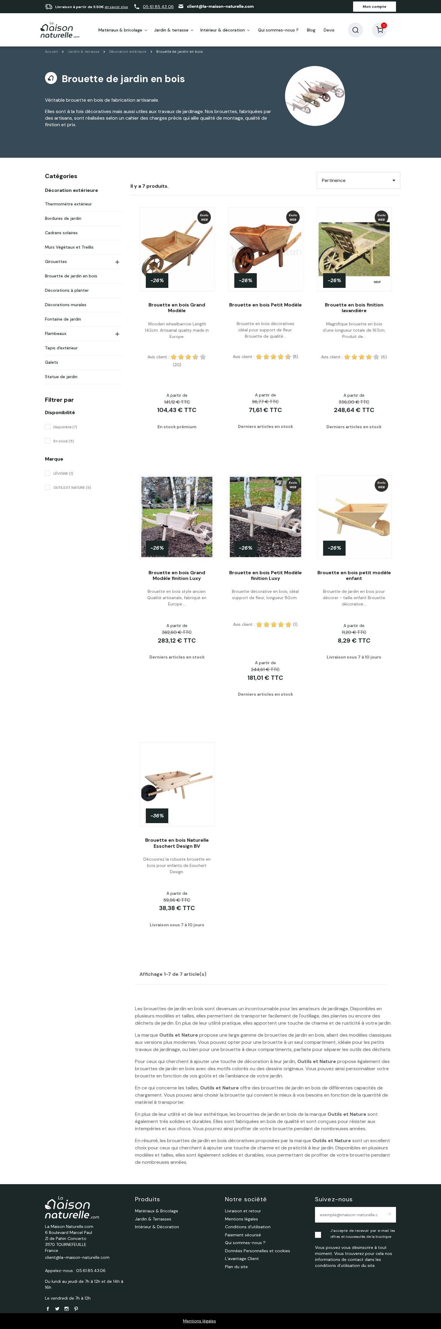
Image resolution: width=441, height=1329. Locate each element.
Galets (51, 362)
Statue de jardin (61, 376)
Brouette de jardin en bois (71, 276)
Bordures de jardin (63, 218)
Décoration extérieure (71, 190)
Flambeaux (55, 333)
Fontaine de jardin (63, 319)
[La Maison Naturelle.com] (60, 30)
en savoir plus (116, 6)
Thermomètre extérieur (68, 204)
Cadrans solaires (61, 232)
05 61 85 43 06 (158, 6)
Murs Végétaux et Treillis (69, 247)
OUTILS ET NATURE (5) (72, 487)
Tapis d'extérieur (61, 348)
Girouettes (56, 261)
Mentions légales (199, 1321)
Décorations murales (65, 304)
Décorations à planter (67, 290)
